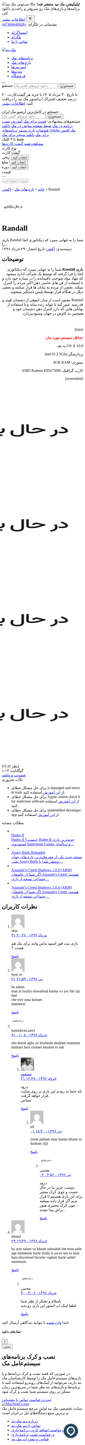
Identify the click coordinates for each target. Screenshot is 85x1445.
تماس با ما (19, 42)
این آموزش (51, 792)
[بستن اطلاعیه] (30, 18)
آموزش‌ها (18, 67)
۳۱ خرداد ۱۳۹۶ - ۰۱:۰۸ (29, 1035)
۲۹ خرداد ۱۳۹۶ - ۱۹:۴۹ (29, 1241)
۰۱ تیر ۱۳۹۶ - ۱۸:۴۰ (46, 1131)
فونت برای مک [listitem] (34, 121)
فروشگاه (18, 76)
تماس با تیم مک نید (25, 1426)
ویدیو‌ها (16, 71)
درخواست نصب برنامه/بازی (32, 1435)
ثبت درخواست (40, 1400)
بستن (7, 1346)
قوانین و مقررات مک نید (30, 1439)
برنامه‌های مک (22, 58)
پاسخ (15, 956)
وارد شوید (53, 1323)
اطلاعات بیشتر (13, 19)
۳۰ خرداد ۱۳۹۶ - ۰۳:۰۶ (39, 1293)
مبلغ (5, 162)
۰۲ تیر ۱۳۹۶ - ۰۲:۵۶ (55, 1175)
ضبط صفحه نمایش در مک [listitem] (31, 126)
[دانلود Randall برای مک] (13, 217)
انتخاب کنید (20, 157)
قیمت (6, 172)
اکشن (6, 189)
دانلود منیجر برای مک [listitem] (18, 135)
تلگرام (16, 37)
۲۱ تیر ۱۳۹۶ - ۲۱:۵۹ (27, 979)
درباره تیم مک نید (24, 1421)
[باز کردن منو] (4, 82)
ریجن (6, 157)
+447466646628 (14, 24)
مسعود (26, 1074)
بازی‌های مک (21, 62)
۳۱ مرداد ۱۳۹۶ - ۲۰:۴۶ (29, 935)
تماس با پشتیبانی (15, 1400)
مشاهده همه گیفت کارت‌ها (22, 144)
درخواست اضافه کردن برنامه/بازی (38, 1430)
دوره (5, 167)
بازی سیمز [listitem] (26, 130)
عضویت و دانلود (14, 775)
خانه (41, 189)
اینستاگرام (19, 33)
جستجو (7, 86)
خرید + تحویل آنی (15, 181)
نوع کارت (9, 148)
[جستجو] (67, 85)
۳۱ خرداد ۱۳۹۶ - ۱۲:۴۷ (39, 1078)
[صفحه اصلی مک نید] (9, 50)
